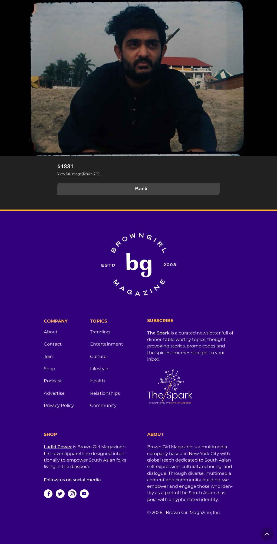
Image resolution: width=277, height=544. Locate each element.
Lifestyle (99, 368)
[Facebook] (48, 493)
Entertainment (106, 344)
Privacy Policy (59, 405)
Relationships (105, 393)
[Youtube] (84, 493)
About (51, 331)
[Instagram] (72, 493)
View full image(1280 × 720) (79, 174)
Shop (49, 368)
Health (97, 380)
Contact (53, 344)
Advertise (54, 393)
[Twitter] (60, 493)
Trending (100, 331)
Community (103, 405)
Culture (98, 356)
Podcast (53, 380)
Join (48, 356)
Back (141, 189)
